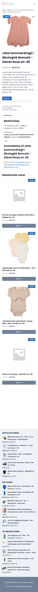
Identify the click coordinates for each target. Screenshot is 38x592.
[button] (33, 16)
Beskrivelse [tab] (8, 115)
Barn (10, 109)
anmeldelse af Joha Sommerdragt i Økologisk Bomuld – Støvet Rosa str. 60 (17, 164)
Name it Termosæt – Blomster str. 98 (17, 374)
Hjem (4, 10)
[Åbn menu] (34, 3)
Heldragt (9, 10)
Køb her (7, 98)
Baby (7, 109)
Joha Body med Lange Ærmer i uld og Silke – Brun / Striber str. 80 (17, 322)
